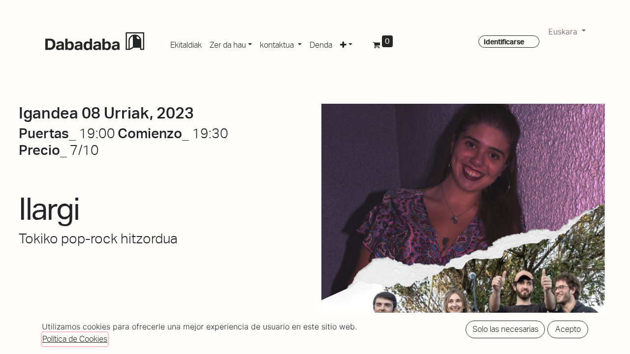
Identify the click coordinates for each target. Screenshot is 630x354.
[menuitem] (186, 43)
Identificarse (504, 42)
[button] (346, 43)
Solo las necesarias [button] (505, 329)
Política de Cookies (74, 339)
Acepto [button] (568, 329)
